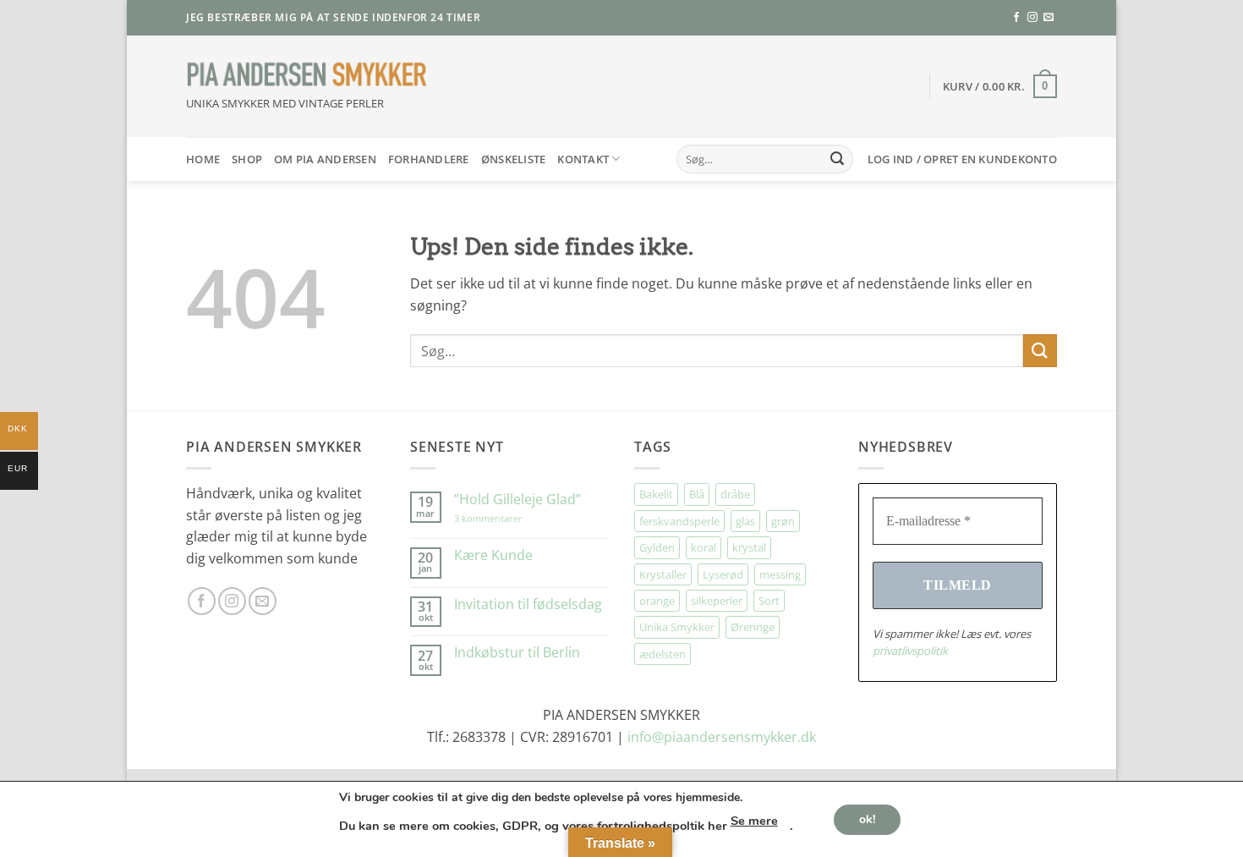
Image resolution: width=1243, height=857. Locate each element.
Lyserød (723, 574)
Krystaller (663, 574)
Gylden (657, 547)
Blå (696, 494)
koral (703, 547)
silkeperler (716, 600)
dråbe (735, 494)
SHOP (247, 159)
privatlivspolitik (910, 650)
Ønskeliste (513, 159)
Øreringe (753, 627)
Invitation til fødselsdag (528, 604)
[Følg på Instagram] (1032, 18)
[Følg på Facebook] (1016, 18)
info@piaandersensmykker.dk (721, 737)
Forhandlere (428, 159)
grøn (783, 521)
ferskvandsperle (679, 521)
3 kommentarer (505, 518)
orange (657, 600)
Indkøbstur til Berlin (517, 653)
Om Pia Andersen (325, 159)
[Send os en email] (1048, 18)
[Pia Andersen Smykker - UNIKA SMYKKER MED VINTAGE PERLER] (307, 75)
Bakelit (656, 494)
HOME (203, 159)
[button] (1000, 86)
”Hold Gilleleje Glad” (517, 500)
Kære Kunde (493, 555)
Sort (769, 600)
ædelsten (662, 654)
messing (780, 574)
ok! (867, 818)
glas (745, 521)
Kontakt (583, 159)
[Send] (837, 159)
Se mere (754, 820)
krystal (749, 547)
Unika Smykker (677, 627)
